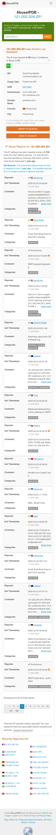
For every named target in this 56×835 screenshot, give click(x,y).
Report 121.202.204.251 (28, 129)
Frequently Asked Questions (30, 819)
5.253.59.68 (10, 751)
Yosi (36, 395)
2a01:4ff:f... (38, 751)
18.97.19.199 (39, 783)
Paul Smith (39, 220)
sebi (36, 516)
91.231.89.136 (11, 744)
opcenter (38, 624)
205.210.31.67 (39, 756)
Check (47, 36)
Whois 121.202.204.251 (28, 136)
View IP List (47, 812)
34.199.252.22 (39, 746)
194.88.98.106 (11, 762)
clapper (37, 355)
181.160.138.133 (41, 793)
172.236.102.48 (40, 767)
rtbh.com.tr (38, 458)
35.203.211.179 (12, 783)
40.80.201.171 (39, 777)
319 (11, 711)
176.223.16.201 (12, 765)
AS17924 (27, 86)
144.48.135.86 (39, 772)
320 (17, 711)
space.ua (38, 488)
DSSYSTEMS (40, 322)
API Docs (48, 819)
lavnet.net (38, 177)
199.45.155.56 (11, 793)
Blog (6, 819)
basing (37, 425)
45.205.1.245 (11, 775)
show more (46, 203)
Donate (32, 822)
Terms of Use (29, 815)
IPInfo (18, 123)
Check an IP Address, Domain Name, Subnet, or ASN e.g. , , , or (24, 27)
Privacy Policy (45, 815)
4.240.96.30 (10, 786)
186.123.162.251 (41, 762)
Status (24, 822)
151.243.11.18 (11, 772)
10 (47, 706)
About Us (13, 819)
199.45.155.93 (39, 788)
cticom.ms (38, 555)
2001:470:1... (11, 754)
